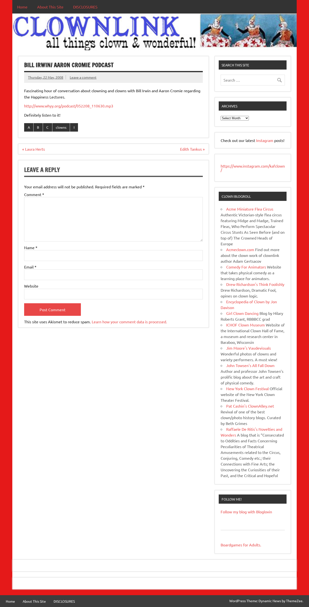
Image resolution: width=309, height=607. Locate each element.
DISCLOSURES (85, 6)
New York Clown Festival (247, 388)
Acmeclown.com (240, 249)
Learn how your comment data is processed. (129, 321)
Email (30, 267)
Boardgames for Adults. (241, 544)
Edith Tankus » (192, 149)
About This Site (50, 6)
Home (22, 6)
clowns (61, 127)
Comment (34, 194)
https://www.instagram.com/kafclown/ (253, 167)
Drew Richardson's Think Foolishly (255, 284)
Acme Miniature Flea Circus (249, 208)
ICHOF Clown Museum (245, 324)
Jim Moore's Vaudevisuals (248, 348)
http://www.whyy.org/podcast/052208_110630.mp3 (68, 105)
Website (31, 286)
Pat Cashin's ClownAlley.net (250, 405)
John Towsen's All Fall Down (250, 365)
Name (30, 247)
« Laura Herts (33, 149)
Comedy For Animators (246, 266)
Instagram (265, 140)
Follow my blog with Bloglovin (246, 511)
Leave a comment (83, 77)
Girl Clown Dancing (242, 313)
